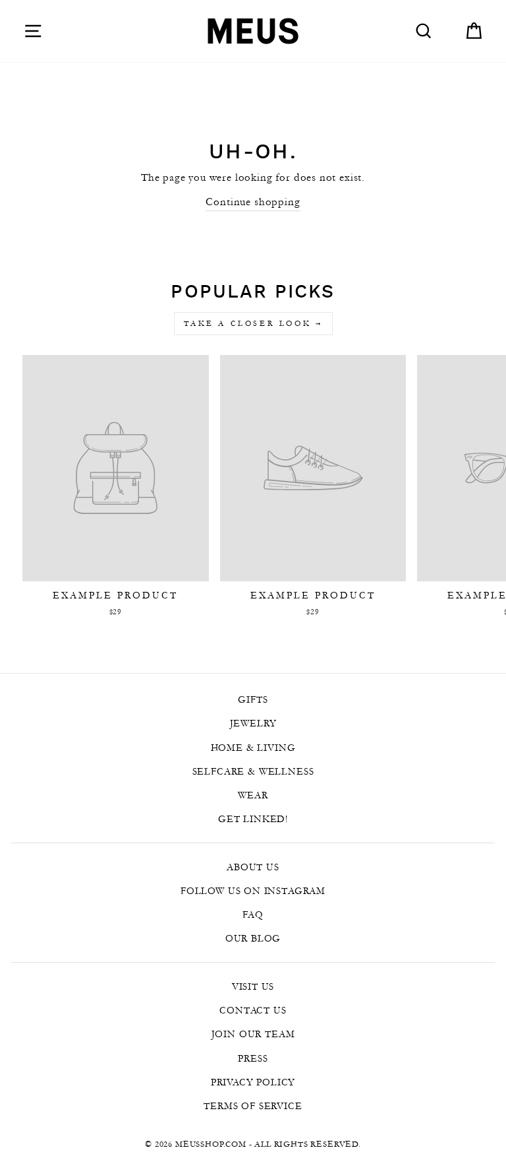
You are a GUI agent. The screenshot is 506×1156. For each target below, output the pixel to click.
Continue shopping (253, 202)
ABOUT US (253, 867)
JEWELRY (253, 723)
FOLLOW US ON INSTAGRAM (253, 890)
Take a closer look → (253, 323)
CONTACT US (252, 1010)
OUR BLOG (253, 938)
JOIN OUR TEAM (253, 1034)
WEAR (252, 795)
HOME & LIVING (253, 747)
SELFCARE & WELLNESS (253, 771)
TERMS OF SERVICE (253, 1105)
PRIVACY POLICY (253, 1082)
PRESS (252, 1058)
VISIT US (253, 986)
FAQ (252, 914)
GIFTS (252, 699)
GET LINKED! (253, 818)
